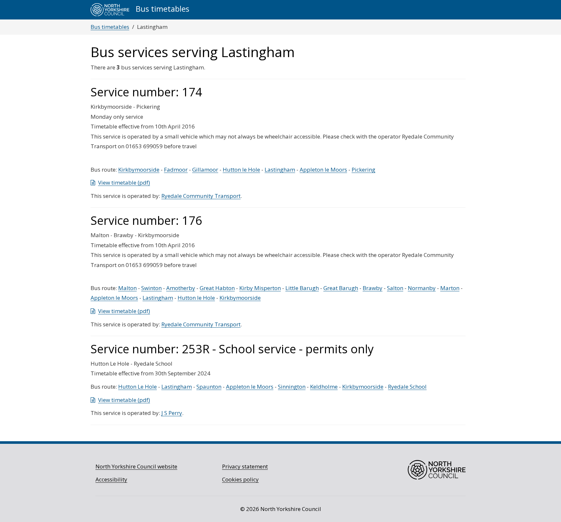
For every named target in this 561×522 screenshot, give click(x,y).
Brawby (372, 288)
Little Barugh (302, 288)
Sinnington (291, 386)
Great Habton (217, 288)
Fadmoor (176, 169)
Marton (449, 288)
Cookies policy (240, 479)
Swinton (151, 288)
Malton (127, 288)
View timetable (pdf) (124, 182)
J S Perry (171, 413)
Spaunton (208, 386)
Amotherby (180, 288)
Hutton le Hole (241, 169)
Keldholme (324, 386)
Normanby (422, 288)
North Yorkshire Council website (136, 466)
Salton (395, 288)
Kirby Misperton (260, 288)
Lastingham (280, 169)
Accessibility (111, 479)
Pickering (363, 169)
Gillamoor (205, 169)
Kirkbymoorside (138, 169)
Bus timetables (110, 26)
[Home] (110, 9)
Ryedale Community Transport (201, 196)
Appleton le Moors (323, 169)
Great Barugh (340, 288)
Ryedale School (407, 386)
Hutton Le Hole (137, 386)
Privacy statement (245, 466)
